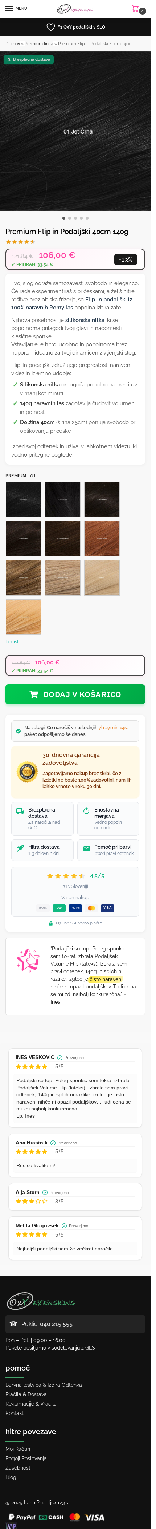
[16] (63, 578)
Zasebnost (17, 1468)
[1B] (63, 500)
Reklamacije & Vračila (31, 1404)
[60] (102, 578)
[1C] (102, 500)
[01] (23, 500)
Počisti (12, 641)
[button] (136, 9)
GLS (90, 1348)
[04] (63, 539)
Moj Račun (17, 1449)
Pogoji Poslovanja (26, 1458)
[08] (23, 578)
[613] (23, 617)
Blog (10, 1477)
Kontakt (14, 1413)
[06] (102, 539)
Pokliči (47, 1324)
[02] (23, 539)
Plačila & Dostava (26, 1394)
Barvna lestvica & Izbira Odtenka (43, 1385)
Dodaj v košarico (82, 694)
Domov (12, 43)
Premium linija (39, 43)
